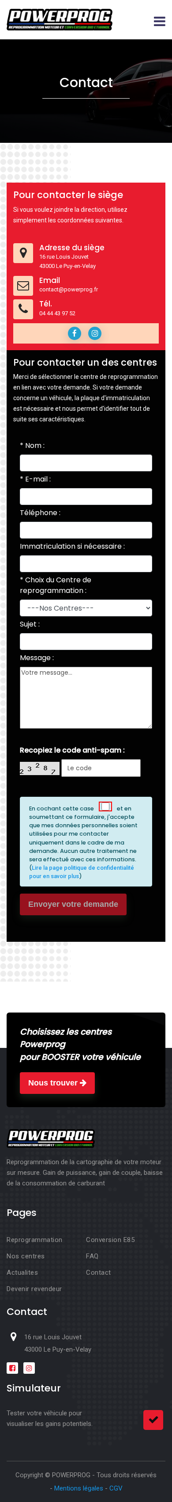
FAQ (92, 1256)
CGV (116, 1488)
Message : (37, 658)
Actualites (22, 1273)
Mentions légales (78, 1488)
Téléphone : (40, 513)
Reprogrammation (35, 1240)
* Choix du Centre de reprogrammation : (55, 585)
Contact (98, 1273)
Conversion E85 (110, 1240)
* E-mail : (35, 479)
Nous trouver (54, 1082)
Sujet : (30, 624)
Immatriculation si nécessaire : (72, 546)
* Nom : (32, 445)
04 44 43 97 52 (57, 313)
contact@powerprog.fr (68, 289)
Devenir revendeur (34, 1289)
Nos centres (26, 1256)
